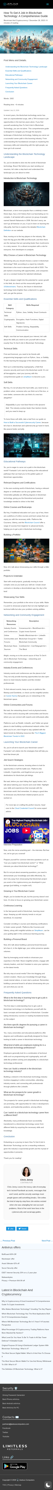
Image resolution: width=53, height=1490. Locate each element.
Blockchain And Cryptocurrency (16, 20)
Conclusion (9, 92)
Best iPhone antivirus (10, 1399)
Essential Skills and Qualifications (18, 71)
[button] (48, 1485)
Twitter (5, 1432)
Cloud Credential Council (24, 808)
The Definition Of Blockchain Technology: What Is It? (22, 1369)
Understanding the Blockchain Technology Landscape (26, 67)
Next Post (47, 1241)
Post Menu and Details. (15, 60)
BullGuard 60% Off (9, 1254)
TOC (4, 1485)
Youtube (5, 1436)
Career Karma (11, 696)
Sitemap (18, 1485)
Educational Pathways (14, 75)
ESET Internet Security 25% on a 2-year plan (19, 1273)
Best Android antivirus (11, 1403)
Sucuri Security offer (10, 1268)
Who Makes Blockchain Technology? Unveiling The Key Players (26, 1309)
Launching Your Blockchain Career (18, 83)
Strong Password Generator (13, 1395)
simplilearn (27, 377)
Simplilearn (38, 930)
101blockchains (10, 287)
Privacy (10, 1485)
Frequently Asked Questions (16, 88)
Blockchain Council (32, 522)
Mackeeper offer (8, 1259)
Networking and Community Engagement (21, 79)
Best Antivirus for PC (10, 1408)
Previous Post (7, 1241)
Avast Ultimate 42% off (10, 1263)
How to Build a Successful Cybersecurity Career (22, 422)
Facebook (6, 1428)
